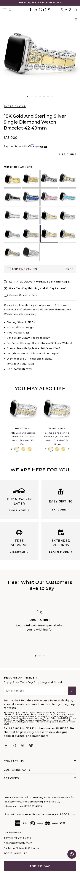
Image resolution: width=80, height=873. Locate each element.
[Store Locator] (70, 10)
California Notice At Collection (22, 848)
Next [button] (35, 449)
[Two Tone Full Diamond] (17, 449)
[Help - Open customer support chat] (71, 854)
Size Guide (67, 154)
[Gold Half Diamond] (29, 449)
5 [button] (44, 96)
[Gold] (23, 449)
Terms (46, 722)
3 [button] (35, 96)
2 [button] (31, 96)
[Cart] (75, 10)
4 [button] (40, 96)
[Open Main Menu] (4, 10)
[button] (40, 55)
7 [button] (52, 96)
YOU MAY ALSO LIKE (40, 388)
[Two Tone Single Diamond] (50, 449)
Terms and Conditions (17, 837)
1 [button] (27, 96)
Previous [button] (3, 424)
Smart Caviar (15, 106)
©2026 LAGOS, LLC (15, 853)
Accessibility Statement (18, 843)
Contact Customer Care (23, 295)
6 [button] (48, 96)
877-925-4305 (33, 806)
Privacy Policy (12, 832)
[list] (40, 215)
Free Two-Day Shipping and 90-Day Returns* (37, 288)
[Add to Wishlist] (75, 19)
